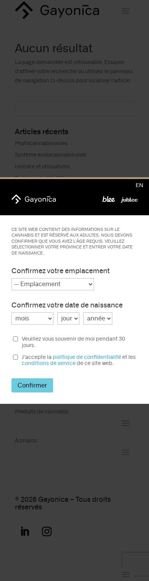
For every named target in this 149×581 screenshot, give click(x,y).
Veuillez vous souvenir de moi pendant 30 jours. (73, 342)
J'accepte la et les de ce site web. (79, 360)
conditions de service (49, 363)
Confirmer (32, 385)
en (139, 185)
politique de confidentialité (87, 357)
